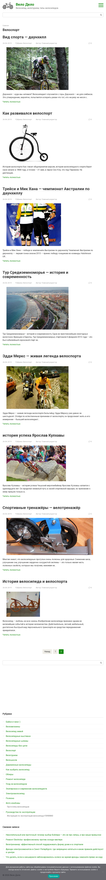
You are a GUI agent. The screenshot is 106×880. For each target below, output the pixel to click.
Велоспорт (27, 43)
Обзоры (9, 774)
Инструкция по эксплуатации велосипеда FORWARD (30, 816)
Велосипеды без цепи (16, 745)
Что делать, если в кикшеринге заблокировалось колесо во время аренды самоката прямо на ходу (54, 857)
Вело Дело (25, 4)
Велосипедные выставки (18, 736)
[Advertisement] (53, 688)
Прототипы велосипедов (18, 807)
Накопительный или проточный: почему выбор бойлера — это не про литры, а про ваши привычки (53, 835)
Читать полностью (11, 102)
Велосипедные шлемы (17, 741)
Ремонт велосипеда (15, 779)
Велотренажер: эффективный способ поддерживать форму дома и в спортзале (44, 844)
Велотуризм (11, 755)
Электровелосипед (15, 793)
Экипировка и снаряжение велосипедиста (26, 789)
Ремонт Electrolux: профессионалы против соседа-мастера (34, 839)
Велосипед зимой (14, 731)
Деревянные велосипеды (18, 765)
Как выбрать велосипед (17, 769)
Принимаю (53, 876)
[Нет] (102, 872)
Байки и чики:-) (13, 722)
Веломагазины (13, 726)
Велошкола (11, 760)
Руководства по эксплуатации (20, 812)
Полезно (10, 798)
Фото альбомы (13, 803)
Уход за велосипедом (16, 784)
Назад (47, 651)
